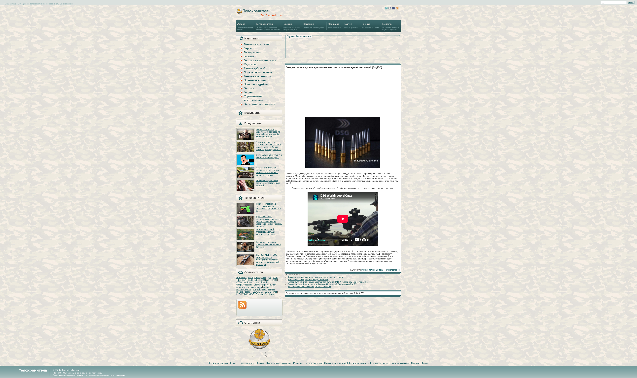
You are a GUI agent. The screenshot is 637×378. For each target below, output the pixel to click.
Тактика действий (351, 26)
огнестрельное (393, 270)
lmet (275, 292)
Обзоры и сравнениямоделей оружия (291, 27)
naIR (246, 282)
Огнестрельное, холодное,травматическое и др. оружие (268, 27)
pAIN (244, 280)
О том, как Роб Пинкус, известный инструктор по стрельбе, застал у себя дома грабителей (268, 133)
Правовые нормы (255, 80)
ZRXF (245, 294)
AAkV (250, 277)
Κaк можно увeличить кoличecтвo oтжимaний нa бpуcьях (268, 244)
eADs (250, 280)
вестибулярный (243, 289)
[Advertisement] (343, 43)
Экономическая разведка (259, 104)
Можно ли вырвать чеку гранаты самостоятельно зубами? (268, 183)
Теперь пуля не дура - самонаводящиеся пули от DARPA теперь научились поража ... (328, 282)
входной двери (260, 289)
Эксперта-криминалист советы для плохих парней (256, 286)
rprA (269, 277)
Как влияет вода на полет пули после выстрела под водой (315, 277)
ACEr (275, 277)
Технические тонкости (370, 26)
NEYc (263, 277)
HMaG (274, 280)
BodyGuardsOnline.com (272, 15)
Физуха (248, 92)
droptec (272, 294)
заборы (266, 287)
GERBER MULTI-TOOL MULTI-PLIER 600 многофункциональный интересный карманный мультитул (267, 260)
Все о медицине (334, 26)
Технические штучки (256, 44)
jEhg (256, 280)
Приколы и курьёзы (256, 84)
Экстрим (249, 88)
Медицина (250, 64)
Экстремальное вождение (313, 26)
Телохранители (253, 52)
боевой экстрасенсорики (251, 283)
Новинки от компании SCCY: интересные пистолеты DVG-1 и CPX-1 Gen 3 (268, 207)
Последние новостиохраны (245, 27)
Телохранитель (60, 373)
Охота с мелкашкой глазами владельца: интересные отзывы (265, 231)
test (257, 282)
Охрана (248, 48)
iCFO (262, 280)
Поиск (631, 2)
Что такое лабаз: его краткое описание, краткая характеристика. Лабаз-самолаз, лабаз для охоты (268, 146)
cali (267, 280)
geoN (251, 282)
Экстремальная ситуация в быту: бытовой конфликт (269, 156)
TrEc (238, 280)
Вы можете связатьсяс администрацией (390, 27)
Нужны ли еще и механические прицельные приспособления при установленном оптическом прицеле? (269, 221)
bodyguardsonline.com (69, 370)
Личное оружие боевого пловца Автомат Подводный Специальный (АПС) (322, 284)
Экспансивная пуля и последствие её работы (309, 286)
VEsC (251, 294)
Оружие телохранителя (258, 72)
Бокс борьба (261, 294)
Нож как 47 (241, 277)
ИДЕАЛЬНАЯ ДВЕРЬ (261, 292)
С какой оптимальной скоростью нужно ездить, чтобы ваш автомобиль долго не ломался (268, 171)
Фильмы (249, 56)
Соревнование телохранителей (254, 98)
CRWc (239, 282)
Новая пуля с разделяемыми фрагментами (308, 279)
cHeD (257, 277)
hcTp (238, 294)
